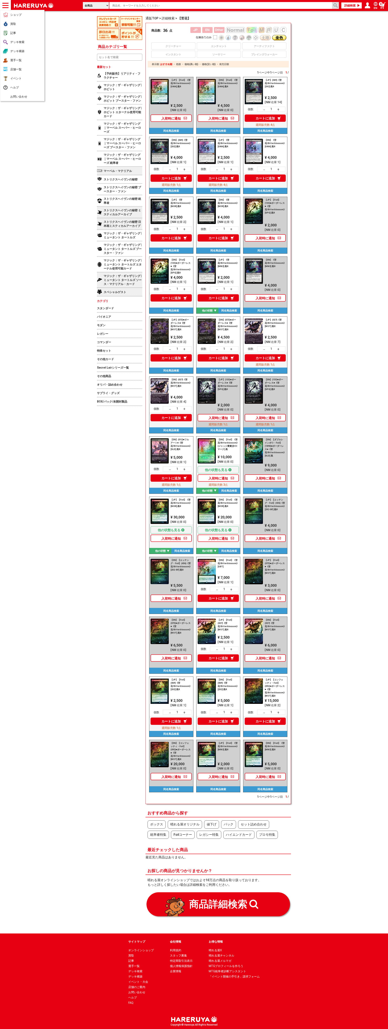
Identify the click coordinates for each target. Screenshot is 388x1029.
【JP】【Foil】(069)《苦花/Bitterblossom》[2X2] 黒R (181, 684)
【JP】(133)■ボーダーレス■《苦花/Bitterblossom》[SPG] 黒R (228, 384)
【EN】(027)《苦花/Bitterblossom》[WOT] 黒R (181, 382)
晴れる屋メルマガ (220, 960)
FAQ (130, 1002)
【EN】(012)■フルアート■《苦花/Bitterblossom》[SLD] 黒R (181, 444)
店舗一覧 (16, 69)
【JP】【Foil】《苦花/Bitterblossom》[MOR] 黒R (181, 503)
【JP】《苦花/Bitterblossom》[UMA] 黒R (228, 143)
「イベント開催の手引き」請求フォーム (234, 976)
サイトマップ (136, 941)
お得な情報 (216, 941)
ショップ (16, 14)
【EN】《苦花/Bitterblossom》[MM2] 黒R (275, 263)
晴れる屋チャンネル (221, 955)
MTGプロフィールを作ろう (226, 966)
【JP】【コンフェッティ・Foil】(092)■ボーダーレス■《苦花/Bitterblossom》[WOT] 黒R (275, 687)
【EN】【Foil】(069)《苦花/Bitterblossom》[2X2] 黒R (228, 684)
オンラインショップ (141, 950)
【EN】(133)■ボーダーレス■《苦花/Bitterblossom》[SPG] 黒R (275, 384)
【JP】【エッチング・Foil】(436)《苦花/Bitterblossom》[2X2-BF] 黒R (275, 504)
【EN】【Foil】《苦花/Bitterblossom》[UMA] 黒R (228, 83)
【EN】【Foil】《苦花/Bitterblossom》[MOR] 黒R (228, 503)
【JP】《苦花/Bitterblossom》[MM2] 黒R (228, 263)
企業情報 (175, 971)
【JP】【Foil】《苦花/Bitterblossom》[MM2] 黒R (228, 746)
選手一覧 (16, 60)
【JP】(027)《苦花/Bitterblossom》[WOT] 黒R (275, 323)
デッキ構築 (17, 51)
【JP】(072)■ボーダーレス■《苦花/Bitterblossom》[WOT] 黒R (181, 324)
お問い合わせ (18, 96)
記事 (13, 33)
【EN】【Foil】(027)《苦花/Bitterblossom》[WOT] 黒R (275, 625)
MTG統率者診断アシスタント (227, 971)
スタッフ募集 (178, 955)
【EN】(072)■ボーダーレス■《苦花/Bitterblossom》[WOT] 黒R (228, 324)
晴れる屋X (215, 950)
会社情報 (175, 941)
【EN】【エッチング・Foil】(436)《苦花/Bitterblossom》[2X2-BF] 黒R (181, 565)
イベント (16, 78)
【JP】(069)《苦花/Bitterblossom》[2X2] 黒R (275, 83)
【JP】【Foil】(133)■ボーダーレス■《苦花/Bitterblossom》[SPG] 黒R (275, 206)
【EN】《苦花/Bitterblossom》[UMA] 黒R (275, 143)
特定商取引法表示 (181, 960)
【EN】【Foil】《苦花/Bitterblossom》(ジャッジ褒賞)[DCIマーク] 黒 (228, 444)
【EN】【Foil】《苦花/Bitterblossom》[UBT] (228, 563)
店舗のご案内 (136, 987)
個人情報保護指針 (181, 966)
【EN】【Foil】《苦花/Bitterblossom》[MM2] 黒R (275, 746)
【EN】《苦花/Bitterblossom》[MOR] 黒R (228, 203)
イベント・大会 (138, 981)
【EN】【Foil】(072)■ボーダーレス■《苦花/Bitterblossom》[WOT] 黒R (181, 626)
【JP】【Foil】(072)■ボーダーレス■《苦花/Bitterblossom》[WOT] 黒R (275, 566)
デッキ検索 (17, 42)
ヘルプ (14, 87)
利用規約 (175, 950)
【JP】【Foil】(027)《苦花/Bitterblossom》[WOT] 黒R (228, 625)
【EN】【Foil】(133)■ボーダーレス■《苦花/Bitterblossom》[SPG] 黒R (181, 266)
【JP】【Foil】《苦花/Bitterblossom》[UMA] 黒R (181, 83)
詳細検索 (350, 5)
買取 (13, 23)
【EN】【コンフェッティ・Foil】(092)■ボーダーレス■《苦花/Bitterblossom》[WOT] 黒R (181, 751)
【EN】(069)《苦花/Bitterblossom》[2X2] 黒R (181, 143)
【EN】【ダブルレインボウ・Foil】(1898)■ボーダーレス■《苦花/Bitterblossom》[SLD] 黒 (275, 447)
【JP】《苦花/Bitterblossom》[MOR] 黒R (181, 203)
